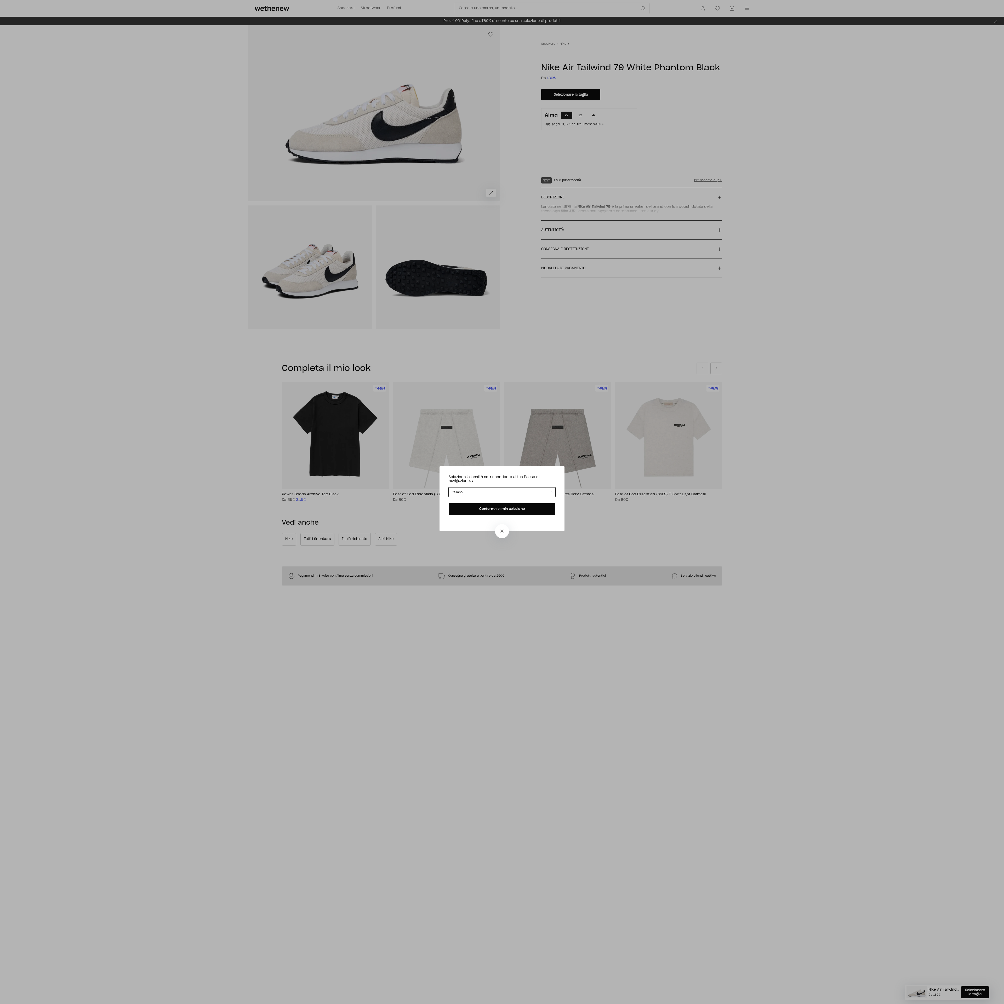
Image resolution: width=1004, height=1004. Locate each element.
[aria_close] (502, 531)
